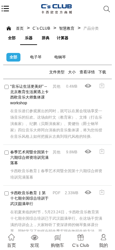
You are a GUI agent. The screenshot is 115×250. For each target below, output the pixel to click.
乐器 (29, 38)
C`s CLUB (41, 28)
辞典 (46, 38)
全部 (12, 38)
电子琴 (36, 57)
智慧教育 (66, 28)
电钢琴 (60, 57)
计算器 (62, 38)
